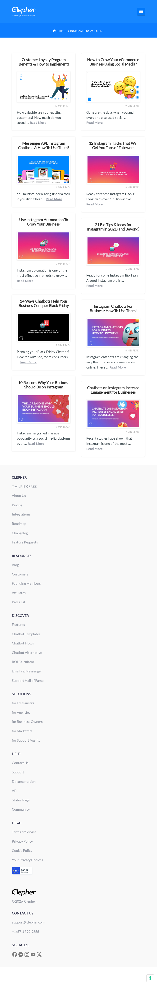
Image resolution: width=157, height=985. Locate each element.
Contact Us (20, 763)
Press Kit (18, 602)
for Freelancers (23, 703)
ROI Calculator (23, 662)
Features (18, 624)
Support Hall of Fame (27, 680)
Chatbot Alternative (27, 652)
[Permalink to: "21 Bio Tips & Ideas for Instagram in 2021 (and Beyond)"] (113, 250)
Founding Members (26, 583)
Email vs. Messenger (27, 671)
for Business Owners (27, 721)
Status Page (20, 800)
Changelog (20, 533)
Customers (20, 574)
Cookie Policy (22, 850)
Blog (15, 565)
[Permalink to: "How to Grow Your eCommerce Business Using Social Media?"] (113, 86)
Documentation (24, 781)
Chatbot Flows (23, 643)
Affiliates (19, 593)
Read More (38, 122)
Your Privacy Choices (27, 860)
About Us (19, 495)
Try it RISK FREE (24, 486)
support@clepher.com (28, 922)
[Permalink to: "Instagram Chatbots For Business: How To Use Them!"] (113, 332)
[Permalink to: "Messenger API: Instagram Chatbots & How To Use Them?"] (43, 169)
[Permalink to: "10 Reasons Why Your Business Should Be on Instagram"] (43, 408)
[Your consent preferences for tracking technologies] (150, 978)
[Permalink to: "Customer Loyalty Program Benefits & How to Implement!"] (43, 86)
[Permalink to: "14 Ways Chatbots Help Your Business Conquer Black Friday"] (43, 327)
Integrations (21, 514)
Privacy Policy (22, 841)
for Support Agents (26, 740)
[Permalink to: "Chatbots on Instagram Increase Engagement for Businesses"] (113, 414)
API (14, 791)
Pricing (17, 505)
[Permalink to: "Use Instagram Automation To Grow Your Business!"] (43, 245)
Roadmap (19, 523)
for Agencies (21, 712)
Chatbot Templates (26, 634)
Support (18, 772)
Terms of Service (24, 832)
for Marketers (22, 731)
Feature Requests (25, 542)
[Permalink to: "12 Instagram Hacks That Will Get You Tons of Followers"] (113, 169)
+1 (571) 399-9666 (25, 931)
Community (21, 809)
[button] (141, 11)
